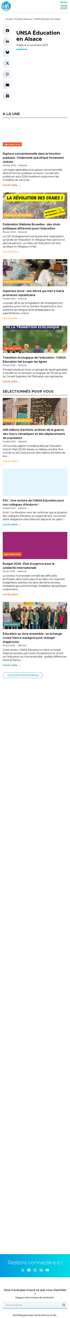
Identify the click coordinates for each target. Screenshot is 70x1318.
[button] (7, 30)
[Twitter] (22, 1270)
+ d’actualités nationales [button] (23, 675)
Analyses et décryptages (17, 215)
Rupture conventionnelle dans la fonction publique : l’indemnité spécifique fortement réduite (33, 157)
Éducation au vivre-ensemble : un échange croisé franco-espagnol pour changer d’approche (32, 638)
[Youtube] (47, 1270)
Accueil (8, 19)
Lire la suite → (11, 185)
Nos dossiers (11, 624)
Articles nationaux (23, 19)
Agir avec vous (12, 144)
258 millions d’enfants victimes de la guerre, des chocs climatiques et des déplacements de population (34, 434)
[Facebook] (29, 1270)
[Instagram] (35, 1270)
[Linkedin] (41, 1270)
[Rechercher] (63, 1305)
